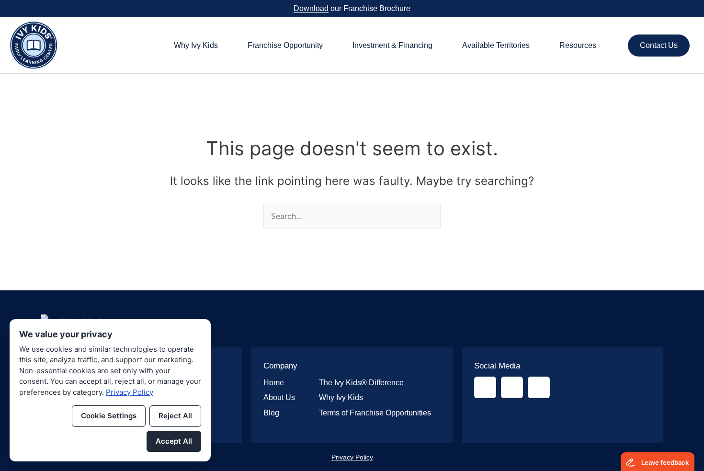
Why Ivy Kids (196, 45)
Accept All (174, 441)
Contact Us (659, 45)
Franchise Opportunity (285, 45)
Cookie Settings (108, 415)
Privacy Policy (352, 457)
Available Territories (496, 45)
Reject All (175, 415)
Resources (577, 45)
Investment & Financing (392, 45)
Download (311, 8)
